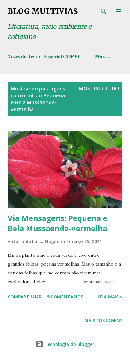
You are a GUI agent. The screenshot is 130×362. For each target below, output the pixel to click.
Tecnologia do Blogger (68, 344)
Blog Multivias (43, 11)
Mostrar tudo (99, 88)
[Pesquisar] (103, 11)
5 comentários (65, 297)
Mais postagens (103, 320)
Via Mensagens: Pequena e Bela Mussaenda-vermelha (57, 223)
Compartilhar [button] (25, 297)
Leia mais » (110, 297)
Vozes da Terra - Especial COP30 (43, 56)
